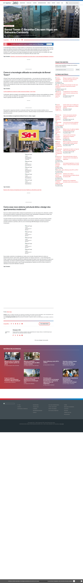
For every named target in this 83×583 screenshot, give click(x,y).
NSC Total (9, 311)
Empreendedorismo (42, 2)
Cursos (58, 2)
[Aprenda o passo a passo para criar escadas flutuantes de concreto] (71, 356)
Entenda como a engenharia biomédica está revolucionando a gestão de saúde (66, 182)
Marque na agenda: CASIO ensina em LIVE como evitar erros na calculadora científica (70, 79)
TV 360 (18, 404)
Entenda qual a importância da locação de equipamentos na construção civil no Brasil (70, 380)
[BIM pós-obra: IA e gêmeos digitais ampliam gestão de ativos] (58, 131)
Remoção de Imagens (69, 406)
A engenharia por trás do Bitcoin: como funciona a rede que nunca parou (70, 93)
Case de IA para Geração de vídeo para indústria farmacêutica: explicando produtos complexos (66, 86)
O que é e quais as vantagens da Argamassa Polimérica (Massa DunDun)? (12, 379)
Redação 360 (17, 330)
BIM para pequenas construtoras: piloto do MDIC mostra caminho (32, 363)
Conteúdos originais (22, 408)
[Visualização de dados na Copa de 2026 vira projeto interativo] (58, 152)
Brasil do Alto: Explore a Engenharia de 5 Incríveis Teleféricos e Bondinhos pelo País (22, 189)
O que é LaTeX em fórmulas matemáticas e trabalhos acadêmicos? (69, 136)
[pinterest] (22, 40)
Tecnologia (29, 2)
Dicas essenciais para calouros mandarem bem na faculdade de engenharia (70, 158)
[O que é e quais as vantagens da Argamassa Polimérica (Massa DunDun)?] (12, 373)
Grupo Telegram (52, 408)
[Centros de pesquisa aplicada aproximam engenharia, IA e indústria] (58, 118)
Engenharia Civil (8, 25)
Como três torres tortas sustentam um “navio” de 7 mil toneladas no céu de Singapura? (66, 124)
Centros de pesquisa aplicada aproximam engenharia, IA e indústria (69, 116)
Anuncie (66, 410)
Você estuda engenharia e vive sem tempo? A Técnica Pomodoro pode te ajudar (67, 165)
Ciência (48, 2)
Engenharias (22, 2)
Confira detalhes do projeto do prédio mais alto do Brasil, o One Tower (19, 91)
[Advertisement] (29, 64)
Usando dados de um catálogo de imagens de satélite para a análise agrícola (70, 106)
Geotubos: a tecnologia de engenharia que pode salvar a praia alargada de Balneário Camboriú (31, 56)
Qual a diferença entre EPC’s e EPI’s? (70, 170)
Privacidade (67, 414)
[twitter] (13, 40)
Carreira (35, 2)
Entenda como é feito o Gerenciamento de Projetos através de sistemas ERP (71, 175)
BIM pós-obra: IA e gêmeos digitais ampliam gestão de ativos (11, 363)
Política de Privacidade (43, 581)
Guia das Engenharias (53, 404)
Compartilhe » (6, 39)
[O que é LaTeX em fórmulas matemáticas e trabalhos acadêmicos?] (58, 137)
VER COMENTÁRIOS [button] (44, 323)
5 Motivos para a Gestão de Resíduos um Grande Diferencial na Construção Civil (31, 380)
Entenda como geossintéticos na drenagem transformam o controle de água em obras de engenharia (51, 380)
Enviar (77, 69)
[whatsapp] (15, 40)
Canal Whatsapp (52, 406)
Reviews (53, 2)
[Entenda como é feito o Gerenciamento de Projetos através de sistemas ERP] (58, 175)
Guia (62, 2)
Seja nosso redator (53, 410)
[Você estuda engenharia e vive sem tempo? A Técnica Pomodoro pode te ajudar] (58, 163)
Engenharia (36, 404)
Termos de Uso (67, 412)
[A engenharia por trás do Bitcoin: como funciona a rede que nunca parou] (58, 97)
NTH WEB (62, 423)
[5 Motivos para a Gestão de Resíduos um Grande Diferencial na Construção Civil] (32, 373)
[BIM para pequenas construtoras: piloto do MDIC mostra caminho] (58, 144)
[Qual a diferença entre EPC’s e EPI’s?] (58, 170)
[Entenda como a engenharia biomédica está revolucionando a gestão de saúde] (58, 181)
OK (74, 581)
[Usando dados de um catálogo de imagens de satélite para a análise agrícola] (58, 109)
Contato (66, 408)
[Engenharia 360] (11, 3)
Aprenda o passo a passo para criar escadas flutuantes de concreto (70, 363)
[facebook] (11, 40)
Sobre (65, 404)
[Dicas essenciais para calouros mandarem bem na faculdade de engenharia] (58, 158)
